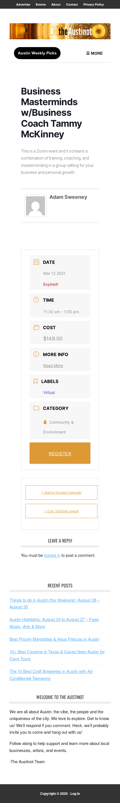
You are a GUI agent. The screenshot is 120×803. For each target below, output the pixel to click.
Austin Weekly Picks (37, 53)
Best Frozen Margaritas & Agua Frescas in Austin (54, 639)
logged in (52, 555)
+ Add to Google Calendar (61, 492)
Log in (75, 793)
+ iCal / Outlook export (61, 511)
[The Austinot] (59, 31)
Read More (53, 365)
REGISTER (60, 453)
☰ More (94, 53)
